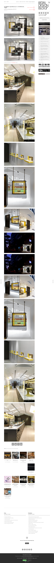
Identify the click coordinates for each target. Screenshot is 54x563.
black (6, 448)
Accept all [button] (24, 560)
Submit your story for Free (44, 17)
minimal (8, 448)
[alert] (27, 558)
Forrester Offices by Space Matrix (7, 496)
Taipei (14, 448)
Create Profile (44, 19)
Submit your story (22, 1)
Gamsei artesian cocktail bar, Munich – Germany (15, 485)
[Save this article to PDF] (21, 444)
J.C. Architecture (13, 62)
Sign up (27, 543)
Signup (8, 1)
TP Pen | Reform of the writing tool (31, 472)
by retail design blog (23, 462)
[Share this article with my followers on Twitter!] (15, 444)
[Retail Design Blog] (44, 5)
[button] (17, 558)
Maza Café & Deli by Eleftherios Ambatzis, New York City (31, 485)
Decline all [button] (29, 560)
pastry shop (11, 448)
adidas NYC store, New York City (15, 460)
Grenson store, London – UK (31, 460)
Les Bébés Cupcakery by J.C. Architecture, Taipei (14, 7)
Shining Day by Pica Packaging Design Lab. (7, 484)
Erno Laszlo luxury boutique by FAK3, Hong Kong (23, 485)
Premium (27, 1)
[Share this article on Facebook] (13, 444)
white (15, 448)
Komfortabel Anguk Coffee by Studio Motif (23, 460)
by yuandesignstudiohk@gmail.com (32, 474)
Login (5, 1)
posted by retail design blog (8, 9)
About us (17, 1)
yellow (17, 448)
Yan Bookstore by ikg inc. (7, 460)
